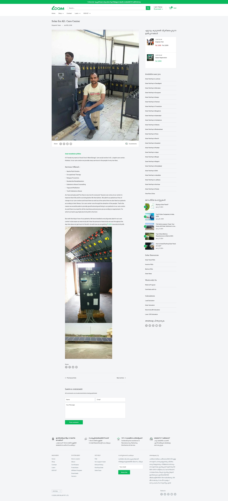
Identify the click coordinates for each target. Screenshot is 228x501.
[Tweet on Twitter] (67, 143)
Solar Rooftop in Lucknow (152, 79)
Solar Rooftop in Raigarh (152, 161)
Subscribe (124, 472)
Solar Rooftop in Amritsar (152, 184)
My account (157, 9)
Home (53, 13)
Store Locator (75, 459)
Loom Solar (158, 39)
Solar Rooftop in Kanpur (152, 97)
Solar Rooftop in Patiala (152, 189)
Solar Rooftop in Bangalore (153, 111)
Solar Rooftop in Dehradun (152, 88)
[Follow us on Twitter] (150, 325)
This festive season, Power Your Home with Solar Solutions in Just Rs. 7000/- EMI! (166, 225)
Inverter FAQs (149, 264)
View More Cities (150, 193)
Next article (120, 378)
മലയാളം (55, 491)
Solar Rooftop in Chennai (152, 101)
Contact (69, 13)
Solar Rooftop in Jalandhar (153, 175)
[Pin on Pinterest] (64, 143)
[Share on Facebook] (60, 143)
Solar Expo (98, 470)
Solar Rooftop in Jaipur (152, 152)
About (73, 461)
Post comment (74, 422)
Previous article (71, 378)
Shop (60, 13)
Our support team (100, 461)
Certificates (75, 464)
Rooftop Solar (99, 467)
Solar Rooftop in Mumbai (152, 147)
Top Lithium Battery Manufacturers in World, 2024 (164, 235)
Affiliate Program (76, 470)
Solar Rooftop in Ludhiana (152, 180)
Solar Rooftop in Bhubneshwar (154, 129)
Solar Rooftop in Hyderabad (153, 115)
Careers (73, 476)
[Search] (148, 8)
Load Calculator (150, 300)
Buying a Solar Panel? (162, 204)
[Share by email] (71, 143)
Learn (76, 13)
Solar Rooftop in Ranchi (152, 138)
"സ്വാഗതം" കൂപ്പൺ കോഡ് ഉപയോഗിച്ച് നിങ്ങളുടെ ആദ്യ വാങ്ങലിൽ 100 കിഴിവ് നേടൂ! (114, 2)
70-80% (109, 224)
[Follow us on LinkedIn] (160, 325)
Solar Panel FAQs (150, 260)
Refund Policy (99, 464)
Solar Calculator (150, 305)
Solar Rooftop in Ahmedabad (153, 166)
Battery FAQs (149, 269)
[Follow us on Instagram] (153, 325)
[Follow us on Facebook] (146, 325)
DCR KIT (86, 13)
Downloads (74, 473)
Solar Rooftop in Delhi (151, 170)
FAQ (96, 459)
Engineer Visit (159, 42)
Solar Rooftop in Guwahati (152, 143)
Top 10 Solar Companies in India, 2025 (165, 215)
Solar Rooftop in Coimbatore (153, 120)
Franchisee (74, 467)
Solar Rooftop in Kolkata (152, 124)
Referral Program (150, 285)
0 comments (133, 143)
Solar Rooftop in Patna (151, 134)
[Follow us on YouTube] (156, 325)
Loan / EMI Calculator (151, 314)
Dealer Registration (161, 57)
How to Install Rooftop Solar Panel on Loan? (166, 245)
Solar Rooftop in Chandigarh (153, 83)
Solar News (148, 273)
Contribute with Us (150, 289)
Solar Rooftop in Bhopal (152, 157)
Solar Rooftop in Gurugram (153, 92)
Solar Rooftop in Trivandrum (153, 106)
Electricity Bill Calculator (152, 310)
